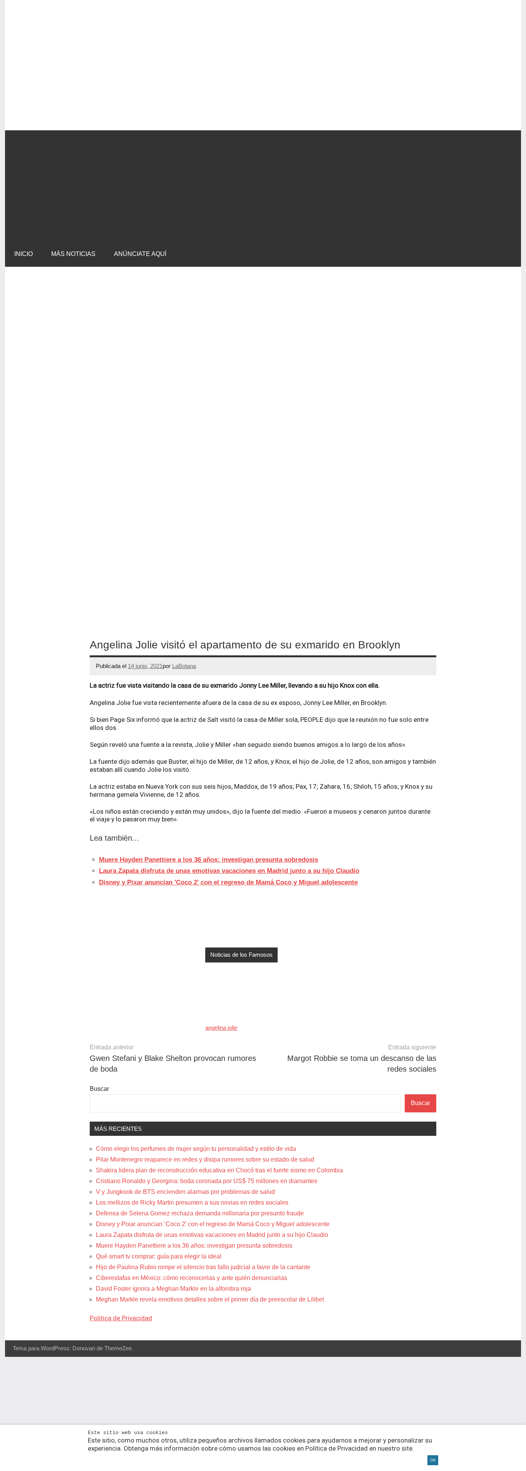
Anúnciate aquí (140, 254)
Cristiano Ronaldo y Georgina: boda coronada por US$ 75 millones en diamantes (206, 1181)
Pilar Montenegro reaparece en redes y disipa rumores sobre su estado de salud (205, 1159)
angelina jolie (221, 1027)
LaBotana (184, 666)
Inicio (23, 254)
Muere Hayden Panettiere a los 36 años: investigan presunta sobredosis (194, 1245)
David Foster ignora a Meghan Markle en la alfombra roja (173, 1288)
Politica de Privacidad (121, 1318)
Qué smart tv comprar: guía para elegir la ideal (158, 1256)
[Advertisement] (263, 184)
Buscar (99, 1088)
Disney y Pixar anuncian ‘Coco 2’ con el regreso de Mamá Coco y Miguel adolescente (213, 1224)
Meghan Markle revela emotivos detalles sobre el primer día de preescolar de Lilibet (210, 1299)
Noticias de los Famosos (241, 954)
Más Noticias (73, 254)
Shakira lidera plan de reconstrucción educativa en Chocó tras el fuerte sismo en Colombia (219, 1170)
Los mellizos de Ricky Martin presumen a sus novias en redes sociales (192, 1202)
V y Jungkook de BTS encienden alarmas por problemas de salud (185, 1191)
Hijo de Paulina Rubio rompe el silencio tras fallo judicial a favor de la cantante (203, 1267)
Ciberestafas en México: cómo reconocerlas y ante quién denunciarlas (191, 1278)
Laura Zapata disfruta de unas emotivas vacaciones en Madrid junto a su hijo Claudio (212, 1235)
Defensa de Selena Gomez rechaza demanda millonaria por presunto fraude (200, 1213)
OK (433, 1460)
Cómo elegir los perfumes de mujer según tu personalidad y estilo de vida (196, 1148)
